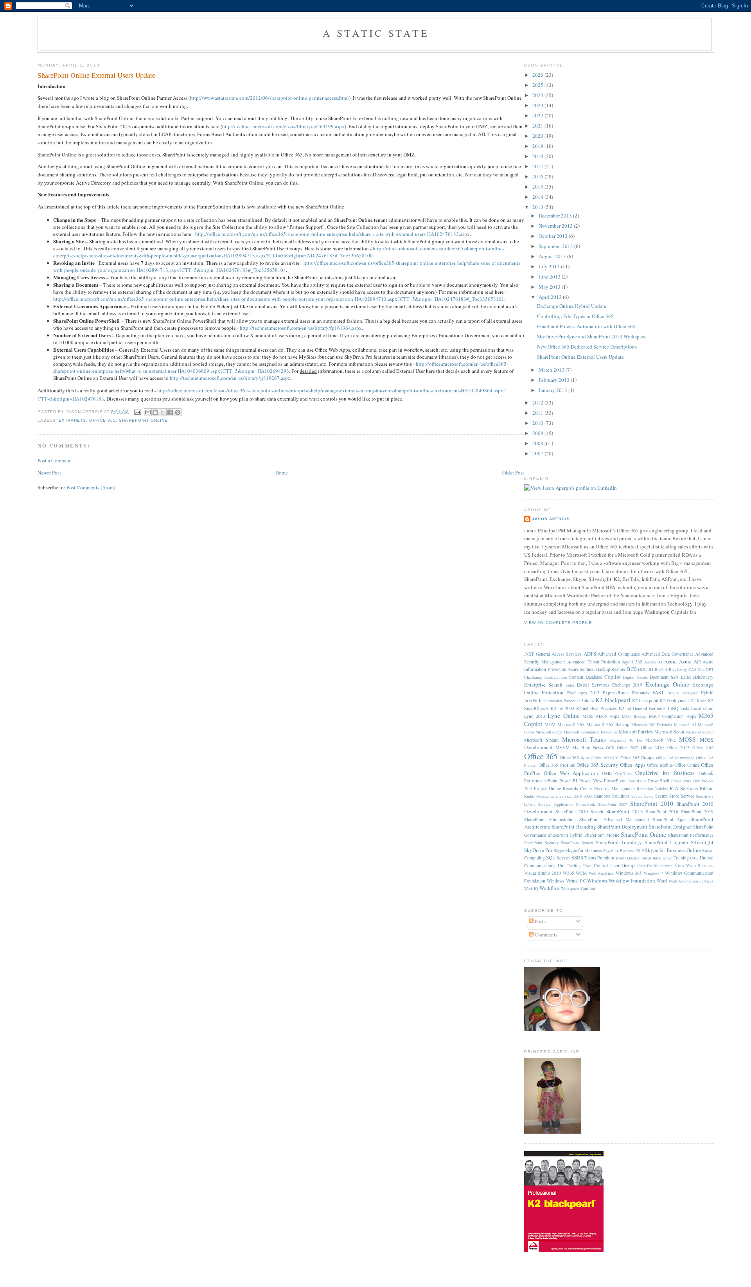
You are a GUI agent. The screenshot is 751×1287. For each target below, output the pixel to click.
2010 (538, 422)
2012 (538, 402)
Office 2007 (627, 747)
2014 (538, 196)
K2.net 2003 (562, 708)
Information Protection (561, 700)
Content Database (585, 677)
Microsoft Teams (584, 739)
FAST (658, 692)
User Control (595, 865)
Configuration (555, 677)
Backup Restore (610, 669)
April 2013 (551, 296)
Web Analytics (601, 873)
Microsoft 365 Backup (607, 724)
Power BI (568, 781)
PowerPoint (637, 781)
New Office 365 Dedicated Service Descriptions (587, 346)
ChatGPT (705, 669)
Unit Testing (569, 865)
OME (607, 773)
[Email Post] (137, 412)
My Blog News (587, 747)
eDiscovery (703, 677)
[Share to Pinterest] (177, 412)
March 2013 (552, 369)
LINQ (673, 708)
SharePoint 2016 (662, 811)
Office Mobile (659, 765)
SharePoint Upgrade (666, 842)
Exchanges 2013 (583, 693)
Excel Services (593, 684)
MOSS (687, 739)
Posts (540, 921)
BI (651, 669)
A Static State (376, 33)
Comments (545, 934)
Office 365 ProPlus (557, 765)
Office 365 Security (597, 764)
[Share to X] (163, 412)
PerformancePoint (540, 781)
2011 (538, 412)
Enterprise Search (543, 684)
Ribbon (706, 788)
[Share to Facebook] (170, 412)
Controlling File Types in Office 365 (575, 316)
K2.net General (633, 708)
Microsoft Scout (669, 732)
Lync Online (564, 715)
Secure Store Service (674, 796)
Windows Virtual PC (566, 881)
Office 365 (102, 420)
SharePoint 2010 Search (579, 811)
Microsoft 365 (570, 724)
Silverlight (702, 842)
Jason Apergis (551, 519)
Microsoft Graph (548, 732)
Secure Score (642, 796)
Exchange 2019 (627, 685)
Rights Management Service (548, 796)
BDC (642, 669)
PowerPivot (614, 781)
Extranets (72, 420)
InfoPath (533, 700)
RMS (577, 796)
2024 (538, 95)
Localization (702, 708)
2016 (538, 176)
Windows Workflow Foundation (621, 880)
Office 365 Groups (637, 757)
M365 (587, 716)
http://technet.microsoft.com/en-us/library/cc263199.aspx (283, 126)
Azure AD (690, 661)
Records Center (577, 788)
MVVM (562, 747)
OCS (610, 747)
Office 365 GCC (605, 757)
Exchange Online (667, 684)
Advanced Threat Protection (593, 662)
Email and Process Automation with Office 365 (586, 326)
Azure (670, 661)
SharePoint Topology (619, 842)
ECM (686, 677)
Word (662, 881)
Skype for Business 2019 (623, 850)
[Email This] (148, 412)
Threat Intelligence (656, 858)
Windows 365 (629, 873)
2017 (538, 166)
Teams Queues (627, 858)
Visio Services (700, 865)
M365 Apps (608, 716)
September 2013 (556, 246)
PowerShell (658, 781)
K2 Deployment (674, 700)
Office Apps (632, 764)
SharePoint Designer (670, 826)
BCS (632, 668)
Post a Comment (55, 460)
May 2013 (550, 286)
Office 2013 (678, 747)
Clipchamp (533, 677)
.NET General (537, 654)
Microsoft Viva (660, 740)
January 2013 (553, 390)
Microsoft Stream (541, 740)
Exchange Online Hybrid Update (571, 305)
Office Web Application (571, 773)
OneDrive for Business (665, 773)
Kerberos (657, 708)
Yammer (587, 888)
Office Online (686, 765)
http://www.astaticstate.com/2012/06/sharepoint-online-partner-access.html (269, 97)
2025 (538, 84)
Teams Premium (599, 858)
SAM (588, 796)
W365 (568, 873)
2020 (538, 135)
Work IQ (531, 888)
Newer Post (49, 472)
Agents (650, 662)
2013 (538, 206)
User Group (622, 865)
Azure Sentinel (581, 669)
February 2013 (555, 379)
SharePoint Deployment (622, 826)
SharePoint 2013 (624, 811)
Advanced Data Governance (667, 654)
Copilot (612, 676)
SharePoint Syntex (577, 842)
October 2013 (554, 235)
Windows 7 (653, 873)
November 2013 (556, 225)
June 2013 (550, 276)
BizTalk (661, 669)
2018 (538, 156)
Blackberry (678, 669)
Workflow (549, 888)
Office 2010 (652, 747)
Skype (559, 850)
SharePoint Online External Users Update (96, 75)
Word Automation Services (691, 881)
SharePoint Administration (550, 819)
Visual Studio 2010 (542, 873)
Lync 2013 (534, 716)
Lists (684, 708)
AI (660, 662)
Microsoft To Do (626, 740)
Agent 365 (632, 662)
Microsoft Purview (636, 732)
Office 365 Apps (575, 757)
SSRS (577, 857)
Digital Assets (635, 677)
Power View (590, 781)
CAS (692, 669)
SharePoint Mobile (601, 835)
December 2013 (556, 215)
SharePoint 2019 (697, 811)
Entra (570, 685)
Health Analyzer (682, 693)
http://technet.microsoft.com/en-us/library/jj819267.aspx (230, 377)
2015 (538, 186)
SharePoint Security (541, 842)
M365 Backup (634, 716)
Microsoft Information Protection (590, 732)
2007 (538, 453)
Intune (588, 700)
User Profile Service (655, 865)
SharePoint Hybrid (565, 835)
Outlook (706, 773)
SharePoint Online (143, 420)
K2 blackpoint (645, 700)
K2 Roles (698, 700)
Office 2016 (702, 747)
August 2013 (553, 256)
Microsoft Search (699, 732)
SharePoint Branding (574, 826)
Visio (679, 865)
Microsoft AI (685, 724)
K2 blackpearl (612, 700)
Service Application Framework (566, 804)
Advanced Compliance (619, 654)
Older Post (513, 472)
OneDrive (623, 773)
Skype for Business (583, 850)
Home (281, 472)
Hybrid (707, 693)
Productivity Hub (685, 781)
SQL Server (558, 857)
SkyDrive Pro (538, 850)
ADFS (590, 653)
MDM (549, 724)
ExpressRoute (616, 693)
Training (681, 858)
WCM (581, 873)
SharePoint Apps (670, 819)
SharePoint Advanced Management (614, 819)
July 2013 (550, 266)
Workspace (570, 888)
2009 (538, 433)
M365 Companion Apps (672, 716)
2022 (538, 115)
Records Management (614, 788)
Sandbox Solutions (612, 796)
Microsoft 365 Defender (651, 724)
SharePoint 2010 (651, 803)
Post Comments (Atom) (90, 487)
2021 (538, 125)
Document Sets (664, 677)
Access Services (567, 654)
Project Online (547, 788)
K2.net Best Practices (596, 708)
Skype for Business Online (673, 850)
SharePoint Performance (690, 835)
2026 (538, 74)
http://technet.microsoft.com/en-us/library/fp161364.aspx (301, 327)
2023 (538, 105)
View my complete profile (558, 622)
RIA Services (684, 788)
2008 (538, 443)
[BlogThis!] (155, 412)
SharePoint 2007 (612, 804)
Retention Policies (652, 788)
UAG (694, 858)
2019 (538, 145)
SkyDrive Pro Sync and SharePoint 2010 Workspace (592, 336)
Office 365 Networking (675, 757)
